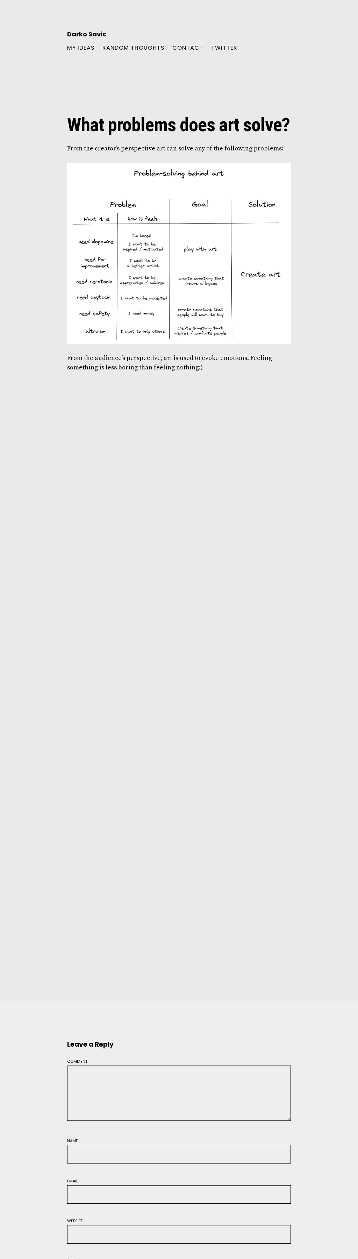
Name (72, 1140)
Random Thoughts (133, 48)
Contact (187, 48)
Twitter (224, 48)
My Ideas (80, 48)
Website (75, 1220)
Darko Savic (86, 34)
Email (72, 1180)
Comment (77, 1061)
